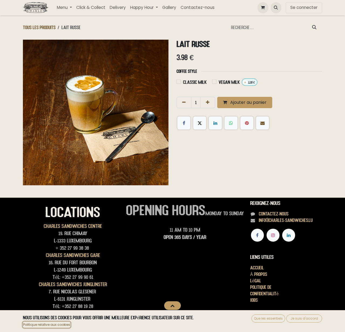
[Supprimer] (184, 102)
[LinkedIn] (215, 123)
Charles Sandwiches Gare (73, 255)
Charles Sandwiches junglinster (73, 284)
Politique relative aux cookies (46, 324)
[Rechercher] (314, 27)
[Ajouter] (207, 102)
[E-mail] (262, 123)
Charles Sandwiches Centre (73, 226)
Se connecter (304, 7)
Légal (255, 280)
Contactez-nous (273, 213)
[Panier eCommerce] (262, 7)
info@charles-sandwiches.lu (286, 220)
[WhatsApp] (231, 123)
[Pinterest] (246, 123)
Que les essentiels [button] (268, 318)
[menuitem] (64, 7)
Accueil (257, 267)
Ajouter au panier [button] (248, 102)
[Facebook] (183, 123)
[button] (276, 7)
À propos (258, 274)
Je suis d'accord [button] (304, 318)
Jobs (254, 300)
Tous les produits (39, 27)
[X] (199, 123)
